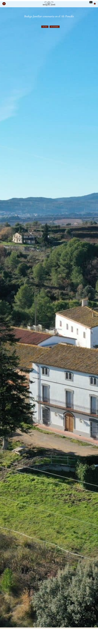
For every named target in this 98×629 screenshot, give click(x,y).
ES (90, 2)
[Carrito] (95, 3)
